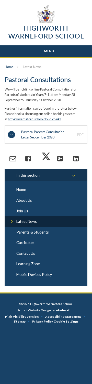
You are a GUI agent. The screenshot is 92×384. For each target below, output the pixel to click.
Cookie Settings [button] (66, 321)
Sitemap (20, 321)
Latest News (32, 67)
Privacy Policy (42, 321)
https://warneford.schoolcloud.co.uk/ (34, 119)
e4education (65, 310)
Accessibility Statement (63, 316)
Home (9, 67)
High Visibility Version (22, 316)
